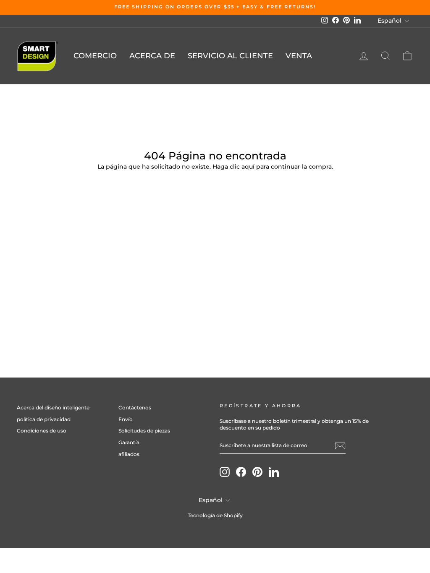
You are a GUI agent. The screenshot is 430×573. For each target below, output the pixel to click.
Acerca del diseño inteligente (53, 407)
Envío (125, 419)
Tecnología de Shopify (215, 515)
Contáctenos (134, 407)
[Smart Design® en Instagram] (225, 472)
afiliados (128, 454)
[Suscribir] (340, 446)
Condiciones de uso (41, 430)
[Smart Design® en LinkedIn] (274, 472)
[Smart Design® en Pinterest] (257, 472)
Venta (299, 55)
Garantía (128, 442)
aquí (247, 166)
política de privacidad (44, 419)
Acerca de (152, 55)
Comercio (95, 55)
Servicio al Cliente (230, 55)
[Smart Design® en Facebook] (241, 472)
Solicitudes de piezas (144, 430)
